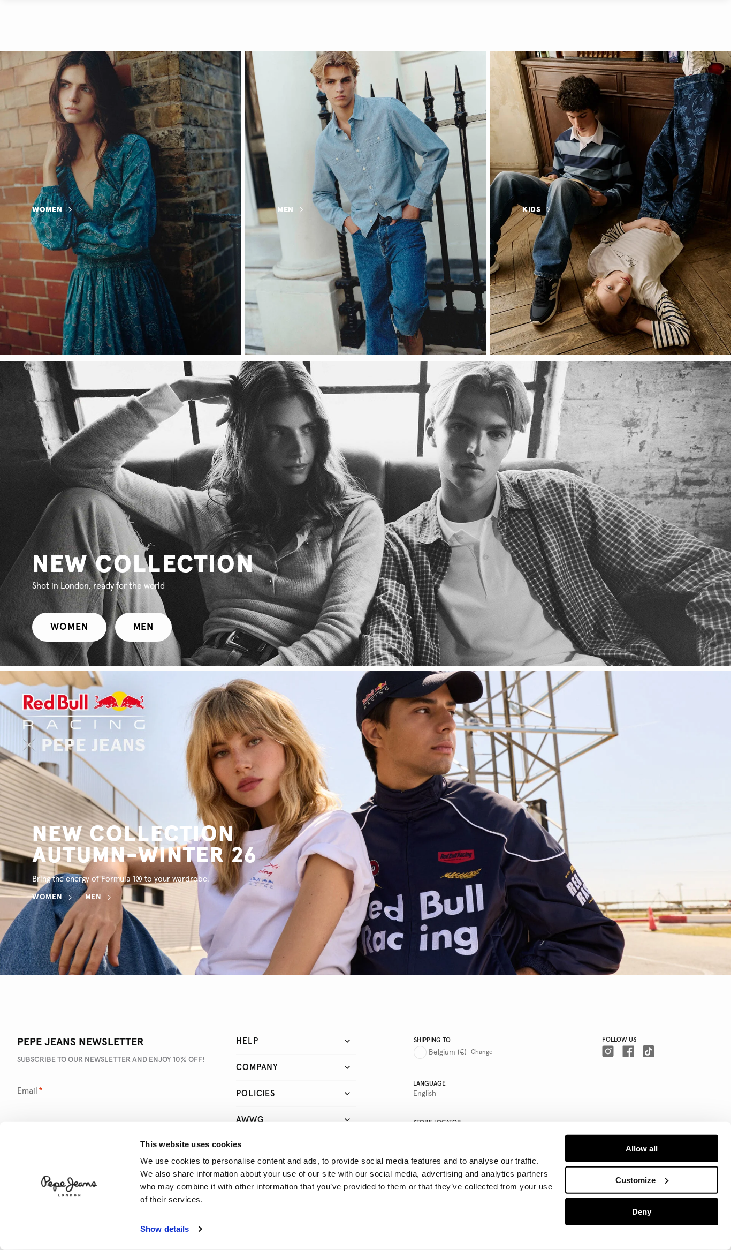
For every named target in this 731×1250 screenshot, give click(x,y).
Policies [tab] (255, 1093)
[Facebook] (628, 1051)
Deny (641, 1211)
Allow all (642, 1148)
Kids (531, 209)
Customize (635, 1180)
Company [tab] (257, 1067)
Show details (164, 1228)
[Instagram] (608, 1051)
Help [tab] (247, 1041)
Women (47, 209)
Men (285, 209)
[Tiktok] (648, 1051)
